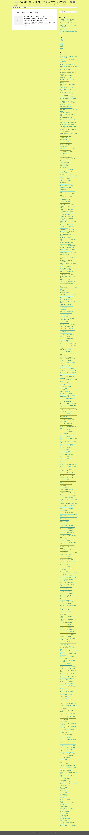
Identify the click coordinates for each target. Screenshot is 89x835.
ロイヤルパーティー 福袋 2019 (66, 769)
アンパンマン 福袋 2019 (65, 340)
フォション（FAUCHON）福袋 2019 (68, 633)
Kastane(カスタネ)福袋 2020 (66, 180)
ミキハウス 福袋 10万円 (65, 696)
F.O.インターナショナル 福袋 (66, 143)
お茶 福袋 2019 (63, 309)
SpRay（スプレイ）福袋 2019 (66, 279)
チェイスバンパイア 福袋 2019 (66, 530)
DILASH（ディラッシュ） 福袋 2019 (68, 122)
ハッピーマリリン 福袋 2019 (66, 587)
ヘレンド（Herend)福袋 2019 (66, 665)
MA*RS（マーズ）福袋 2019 (66, 201)
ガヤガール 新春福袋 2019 (65, 391)
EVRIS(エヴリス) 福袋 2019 (66, 139)
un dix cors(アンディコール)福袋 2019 (68, 294)
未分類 (61, 801)
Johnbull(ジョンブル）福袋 (65, 174)
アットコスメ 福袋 (64, 321)
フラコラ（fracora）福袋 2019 (66, 634)
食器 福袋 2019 (63, 823)
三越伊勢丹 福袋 (63, 787)
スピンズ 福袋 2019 (64, 485)
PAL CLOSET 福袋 (64, 228)
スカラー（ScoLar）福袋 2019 (66, 477)
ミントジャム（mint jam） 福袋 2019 (68, 718)
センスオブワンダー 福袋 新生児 (67, 507)
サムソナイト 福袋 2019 (65, 452)
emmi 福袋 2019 (63, 137)
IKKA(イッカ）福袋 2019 (65, 162)
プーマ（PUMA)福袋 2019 (65, 663)
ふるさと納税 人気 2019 (65, 314)
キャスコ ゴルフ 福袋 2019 (65, 401)
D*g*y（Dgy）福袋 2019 (65, 112)
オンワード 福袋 (63, 388)
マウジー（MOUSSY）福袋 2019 (67, 683)
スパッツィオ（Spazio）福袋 (66, 484)
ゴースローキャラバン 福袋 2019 (67, 445)
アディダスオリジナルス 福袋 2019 (67, 324)
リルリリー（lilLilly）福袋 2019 (66, 755)
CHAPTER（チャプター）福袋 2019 (68, 96)
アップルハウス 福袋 (64, 323)
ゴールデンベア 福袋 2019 (65, 447)
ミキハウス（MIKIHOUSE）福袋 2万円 (68, 705)
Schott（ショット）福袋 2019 (66, 271)
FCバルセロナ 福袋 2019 (65, 144)
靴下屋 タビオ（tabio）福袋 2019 (67, 822)
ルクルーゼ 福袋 (63, 759)
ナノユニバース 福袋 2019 (65, 566)
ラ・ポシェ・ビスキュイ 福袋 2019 (67, 745)
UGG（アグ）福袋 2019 (65, 292)
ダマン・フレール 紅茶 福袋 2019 (67, 528)
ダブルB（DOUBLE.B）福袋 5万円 (67, 527)
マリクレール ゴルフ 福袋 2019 (66, 691)
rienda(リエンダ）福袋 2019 (66, 251)
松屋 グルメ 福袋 (63, 806)
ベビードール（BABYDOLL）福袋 (67, 668)
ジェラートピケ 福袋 (64, 456)
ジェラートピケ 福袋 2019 (65, 458)
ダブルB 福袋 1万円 (64, 521)
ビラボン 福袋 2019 (64, 614)
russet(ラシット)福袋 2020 (65, 266)
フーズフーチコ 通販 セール (66, 641)
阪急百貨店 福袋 (63, 820)
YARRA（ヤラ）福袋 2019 (65, 304)
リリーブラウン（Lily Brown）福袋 (67, 753)
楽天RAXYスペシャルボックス (66, 808)
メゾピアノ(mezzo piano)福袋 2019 (67, 729)
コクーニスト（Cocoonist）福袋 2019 (68, 434)
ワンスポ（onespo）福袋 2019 (66, 781)
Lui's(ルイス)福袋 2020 (65, 199)
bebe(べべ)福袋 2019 (64, 81)
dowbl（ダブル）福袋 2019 (66, 131)
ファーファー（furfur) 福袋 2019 (67, 626)
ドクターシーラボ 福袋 (65, 556)
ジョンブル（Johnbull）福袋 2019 (67, 475)
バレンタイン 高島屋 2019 (65, 600)
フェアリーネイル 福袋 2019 (66, 627)
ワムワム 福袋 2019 (64, 780)
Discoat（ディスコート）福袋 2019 (67, 124)
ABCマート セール (64, 62)
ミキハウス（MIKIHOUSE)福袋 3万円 (68, 703)
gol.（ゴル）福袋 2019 (65, 153)
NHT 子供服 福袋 (63, 219)
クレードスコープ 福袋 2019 (66, 418)
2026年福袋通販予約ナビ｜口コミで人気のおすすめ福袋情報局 (40, 2)
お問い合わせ (15, 7)
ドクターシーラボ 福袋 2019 (66, 558)
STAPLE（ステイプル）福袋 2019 (67, 281)
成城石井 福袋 (63, 797)
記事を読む (26, 25)
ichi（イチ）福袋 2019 (64, 160)
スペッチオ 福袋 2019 (64, 487)
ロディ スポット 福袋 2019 (65, 770)
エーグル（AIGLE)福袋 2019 (38, 20)
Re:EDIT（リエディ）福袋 (65, 244)
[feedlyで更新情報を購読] (71, 2)
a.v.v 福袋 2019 (63, 61)
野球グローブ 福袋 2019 (65, 816)
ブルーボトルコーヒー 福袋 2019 (67, 656)
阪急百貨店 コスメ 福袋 (65, 818)
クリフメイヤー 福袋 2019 (65, 413)
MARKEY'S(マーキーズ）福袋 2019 (67, 204)
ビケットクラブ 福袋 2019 (65, 611)
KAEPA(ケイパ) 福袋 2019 (65, 178)
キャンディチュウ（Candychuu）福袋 (68, 408)
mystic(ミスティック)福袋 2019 (66, 218)
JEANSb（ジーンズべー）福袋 (66, 169)
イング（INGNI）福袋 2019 (66, 351)
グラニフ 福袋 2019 (64, 421)
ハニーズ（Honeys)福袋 (65, 591)
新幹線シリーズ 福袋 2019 (65, 799)
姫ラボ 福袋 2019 (63, 794)
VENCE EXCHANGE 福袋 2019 (67, 296)
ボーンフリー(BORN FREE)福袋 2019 (68, 676)
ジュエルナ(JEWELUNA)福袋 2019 (67, 474)
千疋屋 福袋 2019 (63, 788)
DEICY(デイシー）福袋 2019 (66, 120)
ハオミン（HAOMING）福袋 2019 (67, 582)
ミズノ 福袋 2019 (63, 708)
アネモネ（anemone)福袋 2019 (66, 328)
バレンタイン (63, 598)
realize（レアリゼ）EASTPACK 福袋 (68, 245)
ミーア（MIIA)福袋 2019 (65, 719)
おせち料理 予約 (63, 307)
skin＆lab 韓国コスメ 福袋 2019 (66, 274)
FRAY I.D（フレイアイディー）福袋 (67, 148)
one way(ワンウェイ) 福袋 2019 (66, 226)
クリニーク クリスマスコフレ (66, 411)
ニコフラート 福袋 (64, 571)
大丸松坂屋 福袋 (63, 790)
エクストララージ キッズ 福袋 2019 (67, 368)
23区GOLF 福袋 (63, 54)
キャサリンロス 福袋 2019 (65, 399)
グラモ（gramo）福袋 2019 (66, 423)
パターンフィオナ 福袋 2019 (66, 603)
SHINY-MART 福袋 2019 (65, 273)
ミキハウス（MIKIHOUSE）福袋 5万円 (68, 706)
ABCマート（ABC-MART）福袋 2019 (68, 64)
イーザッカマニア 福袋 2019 (66, 360)
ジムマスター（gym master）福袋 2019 (68, 464)
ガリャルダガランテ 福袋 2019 (66, 393)
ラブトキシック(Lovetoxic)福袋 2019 (68, 744)
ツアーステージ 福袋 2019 (65, 540)
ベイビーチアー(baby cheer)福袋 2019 (68, 666)
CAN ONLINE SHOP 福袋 (65, 92)
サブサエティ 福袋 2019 (65, 449)
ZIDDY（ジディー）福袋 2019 (66, 306)
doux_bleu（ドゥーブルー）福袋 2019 (68, 129)
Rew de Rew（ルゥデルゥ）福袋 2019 (68, 249)
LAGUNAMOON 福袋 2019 (65, 187)
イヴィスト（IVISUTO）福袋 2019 (67, 358)
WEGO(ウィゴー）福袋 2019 (66, 299)
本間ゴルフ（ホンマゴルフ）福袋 (67, 802)
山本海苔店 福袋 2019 (64, 795)
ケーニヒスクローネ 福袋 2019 (66, 431)
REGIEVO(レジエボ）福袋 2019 (67, 247)
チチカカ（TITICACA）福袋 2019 (67, 532)
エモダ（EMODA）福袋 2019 (66, 384)
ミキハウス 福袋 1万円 (64, 698)
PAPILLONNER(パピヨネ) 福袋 (67, 229)
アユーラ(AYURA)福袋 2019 (66, 333)
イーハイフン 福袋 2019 (65, 365)
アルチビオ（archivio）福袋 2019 (67, 334)
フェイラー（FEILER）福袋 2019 (67, 631)
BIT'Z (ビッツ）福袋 (64, 82)
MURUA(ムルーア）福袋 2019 (66, 216)
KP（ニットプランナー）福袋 (66, 185)
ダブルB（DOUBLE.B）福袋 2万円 (67, 525)
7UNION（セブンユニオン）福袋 (67, 59)
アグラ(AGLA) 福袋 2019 (65, 316)
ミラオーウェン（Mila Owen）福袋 (67, 716)
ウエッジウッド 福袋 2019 (65, 366)
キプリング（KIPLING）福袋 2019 (67, 398)
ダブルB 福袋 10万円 (64, 520)
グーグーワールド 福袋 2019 (66, 425)
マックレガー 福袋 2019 (65, 689)
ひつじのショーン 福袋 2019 (66, 313)
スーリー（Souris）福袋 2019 (66, 497)
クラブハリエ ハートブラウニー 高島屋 (68, 409)
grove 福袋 (62, 155)
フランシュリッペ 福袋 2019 (66, 636)
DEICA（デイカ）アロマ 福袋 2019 (67, 119)
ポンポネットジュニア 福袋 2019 (67, 678)
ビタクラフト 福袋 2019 (65, 613)
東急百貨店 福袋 (63, 804)
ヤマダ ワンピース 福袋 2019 (66, 734)
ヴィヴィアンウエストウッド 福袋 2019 (68, 783)
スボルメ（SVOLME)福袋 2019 (66, 489)
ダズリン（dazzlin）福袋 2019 (66, 512)
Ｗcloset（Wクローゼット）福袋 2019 (68, 825)
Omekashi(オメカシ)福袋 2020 (66, 224)
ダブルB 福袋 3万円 (64, 523)
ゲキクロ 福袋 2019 (64, 433)
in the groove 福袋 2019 (65, 164)
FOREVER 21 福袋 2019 (65, 146)
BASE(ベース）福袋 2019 (65, 77)
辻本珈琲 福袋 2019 (64, 815)
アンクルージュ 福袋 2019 (65, 336)
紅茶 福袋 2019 (63, 809)
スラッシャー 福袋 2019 (65, 491)
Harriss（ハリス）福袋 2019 (66, 157)
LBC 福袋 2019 (63, 189)
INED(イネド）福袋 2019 (65, 165)
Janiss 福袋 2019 (63, 167)
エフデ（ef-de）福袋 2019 (65, 382)
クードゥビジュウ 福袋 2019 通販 (67, 419)
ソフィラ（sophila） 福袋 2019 (66, 508)
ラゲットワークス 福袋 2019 (66, 735)
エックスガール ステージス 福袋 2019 (68, 372)
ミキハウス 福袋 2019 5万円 (66, 699)
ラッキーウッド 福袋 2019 (65, 737)
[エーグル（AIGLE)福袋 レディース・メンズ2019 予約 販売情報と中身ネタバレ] (18, 20)
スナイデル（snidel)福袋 (65, 479)
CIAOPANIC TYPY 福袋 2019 (66, 106)
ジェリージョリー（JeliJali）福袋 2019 (68, 462)
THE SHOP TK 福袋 (64, 290)
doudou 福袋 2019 (64, 127)
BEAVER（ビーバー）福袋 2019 (67, 79)
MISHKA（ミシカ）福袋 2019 (66, 209)
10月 (62, 40)
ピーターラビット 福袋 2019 (66, 624)
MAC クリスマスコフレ (65, 203)
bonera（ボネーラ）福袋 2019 (66, 87)
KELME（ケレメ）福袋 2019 (66, 184)
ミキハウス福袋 (63, 701)
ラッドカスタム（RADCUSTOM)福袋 (68, 739)
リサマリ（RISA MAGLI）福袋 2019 (67, 747)
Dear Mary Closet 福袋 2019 (66, 117)
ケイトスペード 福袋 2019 (65, 429)
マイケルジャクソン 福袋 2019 (66, 681)
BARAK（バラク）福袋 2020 (66, 75)
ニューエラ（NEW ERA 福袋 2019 (67, 575)
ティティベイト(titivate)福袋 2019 (67, 545)
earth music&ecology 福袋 (65, 136)
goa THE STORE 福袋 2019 (66, 151)
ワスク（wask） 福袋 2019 (65, 778)
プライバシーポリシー (23, 7)
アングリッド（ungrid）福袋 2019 (67, 338)
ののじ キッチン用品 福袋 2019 (66, 311)
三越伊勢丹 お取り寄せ (65, 785)
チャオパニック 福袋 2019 (65, 534)
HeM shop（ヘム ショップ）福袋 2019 (68, 158)
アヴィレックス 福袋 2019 (65, 341)
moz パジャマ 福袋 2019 (65, 214)
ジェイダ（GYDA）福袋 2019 (66, 454)
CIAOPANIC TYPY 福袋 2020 (66, 108)
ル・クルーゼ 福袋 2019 (65, 763)
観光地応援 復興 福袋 (64, 811)
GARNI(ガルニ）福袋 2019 (65, 150)
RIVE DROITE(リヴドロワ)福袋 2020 (68, 252)
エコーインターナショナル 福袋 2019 (68, 370)
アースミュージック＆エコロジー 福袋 (68, 343)
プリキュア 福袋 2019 (64, 658)
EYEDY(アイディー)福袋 (65, 141)
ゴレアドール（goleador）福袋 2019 (68, 444)
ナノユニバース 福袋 (64, 564)
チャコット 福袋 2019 (64, 538)
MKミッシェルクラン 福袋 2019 (67, 211)
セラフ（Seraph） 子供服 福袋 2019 (67, 505)
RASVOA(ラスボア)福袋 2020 (66, 242)
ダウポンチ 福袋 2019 (64, 510)
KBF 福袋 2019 (63, 182)
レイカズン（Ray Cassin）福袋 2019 (68, 767)
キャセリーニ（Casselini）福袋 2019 (68, 403)
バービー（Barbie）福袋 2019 (66, 601)
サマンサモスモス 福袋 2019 (66, 451)
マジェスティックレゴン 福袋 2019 (67, 685)
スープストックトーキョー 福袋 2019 (68, 495)
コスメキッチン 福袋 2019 (65, 436)
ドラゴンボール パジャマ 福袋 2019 (67, 559)
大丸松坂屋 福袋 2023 (64, 792)
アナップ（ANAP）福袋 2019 (66, 326)
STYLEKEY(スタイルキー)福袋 (66, 283)
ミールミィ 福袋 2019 (64, 721)
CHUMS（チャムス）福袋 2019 (67, 104)
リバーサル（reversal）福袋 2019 (67, 752)
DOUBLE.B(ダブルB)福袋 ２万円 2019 (68, 126)
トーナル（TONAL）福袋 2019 (66, 554)
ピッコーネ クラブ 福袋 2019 (66, 622)
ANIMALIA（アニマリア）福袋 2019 (67, 71)
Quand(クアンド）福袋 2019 (66, 237)
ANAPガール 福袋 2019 (65, 69)
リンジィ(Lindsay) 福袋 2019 (66, 757)
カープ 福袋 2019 (63, 389)
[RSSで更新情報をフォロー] (74, 2)
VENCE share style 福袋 (65, 297)
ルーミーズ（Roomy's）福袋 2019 (67, 765)
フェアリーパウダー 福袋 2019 (66, 629)
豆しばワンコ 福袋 (64, 813)
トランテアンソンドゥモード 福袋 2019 (68, 552)
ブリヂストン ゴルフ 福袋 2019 (66, 646)
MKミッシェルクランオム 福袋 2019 (67, 212)
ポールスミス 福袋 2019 (65, 679)
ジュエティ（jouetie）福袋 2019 (67, 472)
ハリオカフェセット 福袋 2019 (66, 593)
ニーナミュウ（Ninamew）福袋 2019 (68, 577)
